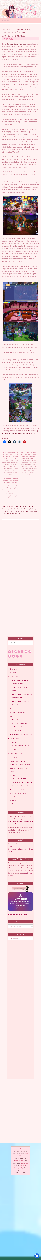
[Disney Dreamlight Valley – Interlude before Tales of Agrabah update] (29, 464)
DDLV (16, 509)
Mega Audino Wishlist (19, 779)
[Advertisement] (20, 1011)
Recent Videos (14, 738)
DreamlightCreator (12, 513)
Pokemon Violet (17, 698)
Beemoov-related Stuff (17, 790)
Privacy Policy (18, 1168)
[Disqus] (20, 551)
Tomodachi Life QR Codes (18, 761)
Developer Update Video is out (16, 44)
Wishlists (12, 775)
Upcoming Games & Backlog (19, 768)
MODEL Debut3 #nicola (19, 687)
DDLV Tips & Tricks (18, 720)
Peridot (14, 691)
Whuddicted (15, 757)
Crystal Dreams (20, 1149)
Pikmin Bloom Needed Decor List (22, 786)
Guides (12, 716)
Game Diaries (14, 676)
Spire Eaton (23, 1165)
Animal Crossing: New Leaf (20, 701)
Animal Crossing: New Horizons (22, 694)
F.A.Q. (14, 672)
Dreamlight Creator (23, 511)
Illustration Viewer (17, 797)
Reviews (12, 709)
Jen (5, 506)
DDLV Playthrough (25, 509)
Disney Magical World (19, 705)
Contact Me (13, 669)
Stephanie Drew (18, 1160)
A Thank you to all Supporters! (18, 914)
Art (15, 749)
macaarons (24, 1163)
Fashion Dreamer (17, 684)
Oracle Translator (17, 804)
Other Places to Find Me (21, 745)
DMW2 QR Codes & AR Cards (20, 765)
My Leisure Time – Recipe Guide (22, 734)
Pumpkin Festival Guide (19, 731)
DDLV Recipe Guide (20, 723)
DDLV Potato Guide (20, 727)
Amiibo (12, 772)
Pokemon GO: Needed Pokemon (22, 782)
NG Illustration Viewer (19, 793)
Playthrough (6, 509)
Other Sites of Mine (16, 753)
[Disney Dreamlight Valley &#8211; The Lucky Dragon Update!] (11, 488)
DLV (15, 511)
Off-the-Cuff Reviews (18, 712)
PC (32, 506)
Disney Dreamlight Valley (23, 506)
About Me (15, 742)
